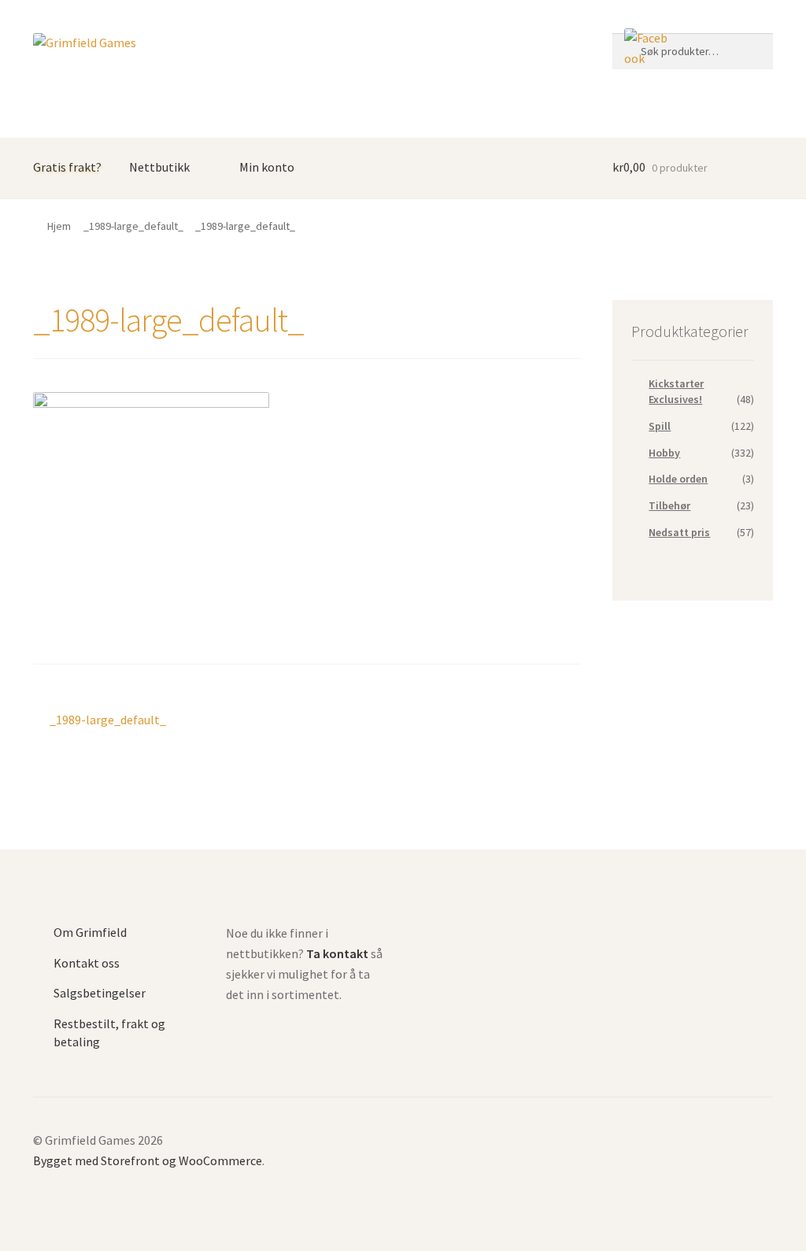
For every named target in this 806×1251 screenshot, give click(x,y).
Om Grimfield (90, 932)
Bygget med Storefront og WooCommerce (147, 1160)
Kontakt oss (87, 963)
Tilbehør (669, 505)
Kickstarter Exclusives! (676, 391)
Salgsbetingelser (100, 993)
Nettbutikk (159, 167)
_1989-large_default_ (133, 226)
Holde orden (678, 479)
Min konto (266, 167)
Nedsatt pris (679, 532)
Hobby (664, 453)
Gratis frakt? (67, 167)
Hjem (59, 226)
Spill (660, 426)
